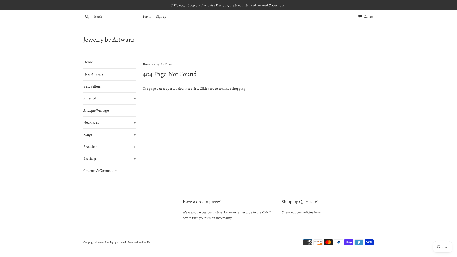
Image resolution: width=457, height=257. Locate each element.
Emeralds (109, 98)
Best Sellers (92, 86)
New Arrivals (93, 74)
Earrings (109, 158)
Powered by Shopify (139, 242)
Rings (109, 134)
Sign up (161, 16)
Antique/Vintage (96, 110)
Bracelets (109, 146)
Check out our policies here (301, 212)
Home (88, 62)
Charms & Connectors (100, 170)
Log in (147, 16)
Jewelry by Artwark (108, 39)
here (211, 88)
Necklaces (109, 122)
